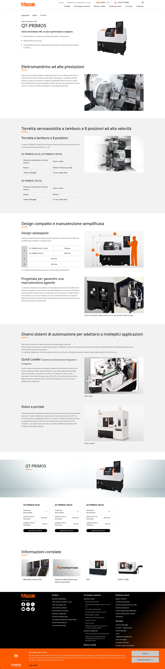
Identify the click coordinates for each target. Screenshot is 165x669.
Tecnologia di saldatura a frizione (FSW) (64, 619)
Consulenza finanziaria (122, 602)
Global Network (143, 2)
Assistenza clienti (115, 6)
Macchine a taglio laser (59, 614)
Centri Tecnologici (121, 639)
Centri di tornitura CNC (59, 605)
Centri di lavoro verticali (59, 608)
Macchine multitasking (59, 599)
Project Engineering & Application (126, 611)
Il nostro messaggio (122, 625)
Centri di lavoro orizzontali (60, 611)
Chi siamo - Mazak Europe (124, 628)
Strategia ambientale (122, 642)
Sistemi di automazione (59, 622)
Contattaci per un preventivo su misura (79, 2)
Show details (33, 665)
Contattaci (140, 6)
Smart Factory (89, 623)
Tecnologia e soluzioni (82, 6)
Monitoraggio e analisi (92, 615)
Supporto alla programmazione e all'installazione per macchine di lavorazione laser (95, 638)
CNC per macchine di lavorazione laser (97, 634)
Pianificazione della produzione (95, 617)
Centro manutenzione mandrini (125, 614)
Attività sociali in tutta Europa (125, 645)
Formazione (119, 616)
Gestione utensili (90, 620)
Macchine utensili (89, 599)
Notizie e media (99, 6)
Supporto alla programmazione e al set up (97, 605)
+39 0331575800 (123, 2)
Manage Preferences (144, 660)
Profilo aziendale (121, 631)
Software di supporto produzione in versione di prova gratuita (96, 627)
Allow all (145, 653)
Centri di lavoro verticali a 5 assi (62, 602)
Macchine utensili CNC (92, 602)
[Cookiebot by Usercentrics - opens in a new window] (16, 665)
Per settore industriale (59, 625)
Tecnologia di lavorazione (93, 609)
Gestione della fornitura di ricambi (126, 605)
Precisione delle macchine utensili (95, 612)
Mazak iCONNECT (101, 2)
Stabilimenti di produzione (124, 637)
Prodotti (67, 6)
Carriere (61, 2)
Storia (117, 634)
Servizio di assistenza (122, 608)
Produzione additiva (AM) (60, 616)
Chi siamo (128, 6)
